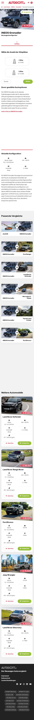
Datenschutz (5, 678)
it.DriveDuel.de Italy (10, 706)
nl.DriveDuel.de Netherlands (23, 700)
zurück (6, 81)
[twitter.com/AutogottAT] (20, 684)
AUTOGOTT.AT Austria (24, 691)
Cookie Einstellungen (8, 680)
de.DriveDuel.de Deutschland (22, 694)
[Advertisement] (17, 131)
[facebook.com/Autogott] (17, 684)
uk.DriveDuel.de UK (10, 700)
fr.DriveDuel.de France (11, 697)
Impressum (5, 676)
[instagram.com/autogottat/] (24, 684)
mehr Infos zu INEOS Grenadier (11, 111)
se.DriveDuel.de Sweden (23, 706)
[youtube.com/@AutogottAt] (30, 684)
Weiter (28, 81)
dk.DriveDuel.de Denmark (10, 709)
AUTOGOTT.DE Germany (10, 691)
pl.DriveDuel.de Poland (10, 703)
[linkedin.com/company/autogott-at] (27, 684)
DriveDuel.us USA (9, 694)
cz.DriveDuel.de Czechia (23, 703)
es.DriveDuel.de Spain (23, 697)
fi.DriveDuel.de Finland (24, 709)
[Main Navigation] (2, 2)
